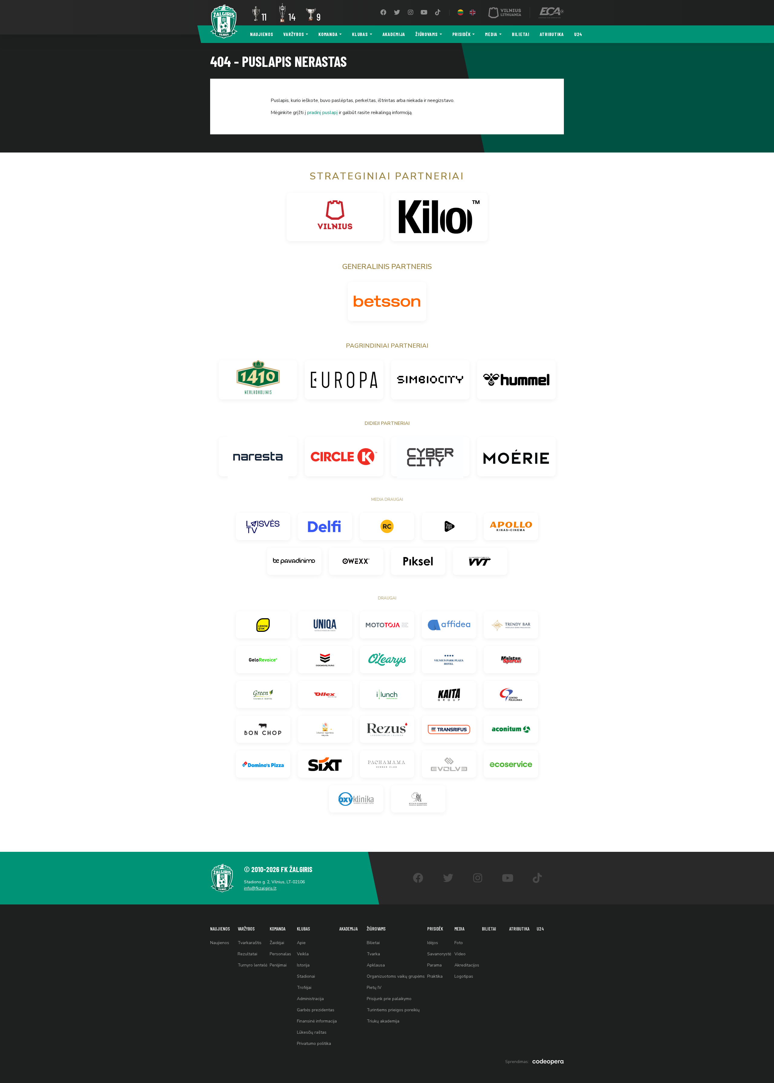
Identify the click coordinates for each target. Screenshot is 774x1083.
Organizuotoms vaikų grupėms (396, 976)
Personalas (280, 954)
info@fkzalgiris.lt (260, 888)
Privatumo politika (314, 1043)
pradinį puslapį (322, 112)
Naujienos (261, 34)
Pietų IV (374, 987)
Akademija (393, 34)
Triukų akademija (383, 1021)
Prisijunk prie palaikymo (389, 999)
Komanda (327, 34)
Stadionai (306, 976)
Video (460, 954)
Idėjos (432, 943)
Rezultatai (247, 954)
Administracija (310, 999)
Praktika (435, 976)
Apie (301, 943)
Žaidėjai (277, 943)
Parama (434, 965)
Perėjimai (278, 965)
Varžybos (293, 34)
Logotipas (463, 976)
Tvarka (373, 954)
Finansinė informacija (317, 1021)
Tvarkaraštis (250, 943)
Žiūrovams (426, 34)
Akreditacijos (466, 965)
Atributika (552, 34)
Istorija (303, 965)
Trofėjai (304, 987)
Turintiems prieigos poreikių (393, 1010)
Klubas (360, 34)
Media (491, 34)
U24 (578, 34)
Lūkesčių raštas (312, 1032)
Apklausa (376, 965)
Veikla (303, 954)
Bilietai (520, 34)
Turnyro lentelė (252, 965)
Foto (458, 943)
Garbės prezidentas (315, 1010)
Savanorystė (439, 954)
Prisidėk (461, 34)
